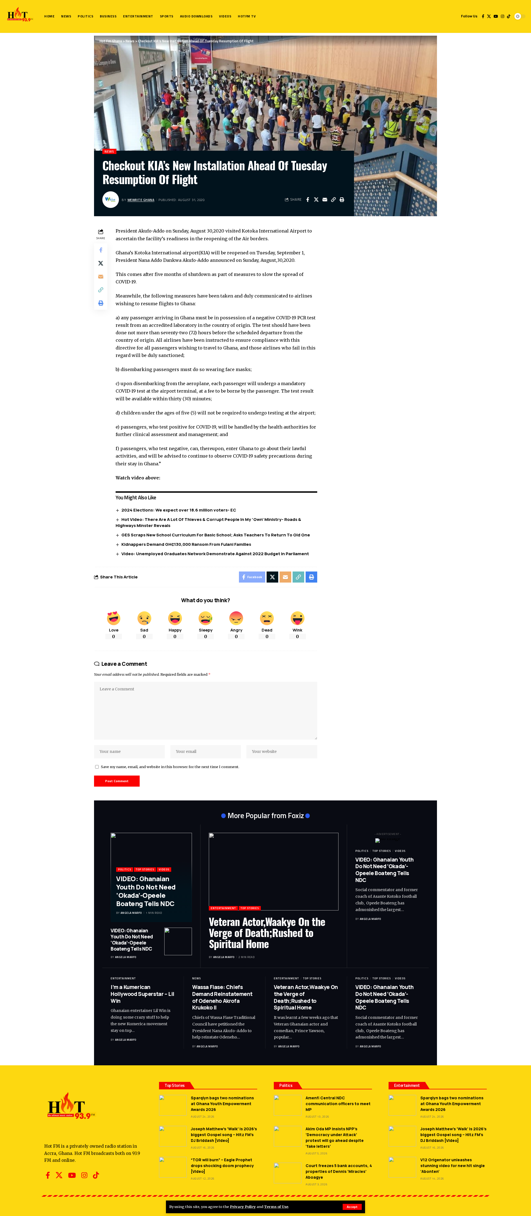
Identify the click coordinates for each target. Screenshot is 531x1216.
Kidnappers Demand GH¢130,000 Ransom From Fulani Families (186, 544)
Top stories (145, 869)
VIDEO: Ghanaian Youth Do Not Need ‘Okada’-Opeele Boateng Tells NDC (146, 891)
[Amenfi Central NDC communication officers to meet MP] (287, 1105)
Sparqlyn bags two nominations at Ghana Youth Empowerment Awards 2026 (222, 1103)
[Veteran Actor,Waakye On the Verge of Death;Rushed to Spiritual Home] (274, 871)
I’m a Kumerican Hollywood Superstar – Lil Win (142, 993)
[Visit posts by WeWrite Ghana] (110, 199)
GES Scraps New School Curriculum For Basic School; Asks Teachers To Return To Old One (216, 535)
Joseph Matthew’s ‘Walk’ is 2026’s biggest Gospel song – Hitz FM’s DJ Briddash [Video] (224, 1134)
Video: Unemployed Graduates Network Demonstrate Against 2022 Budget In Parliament (215, 554)
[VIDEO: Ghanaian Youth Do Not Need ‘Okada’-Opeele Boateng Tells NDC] (178, 941)
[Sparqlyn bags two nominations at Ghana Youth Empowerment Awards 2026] (173, 1105)
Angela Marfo (131, 913)
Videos (164, 869)
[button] (352, 1207)
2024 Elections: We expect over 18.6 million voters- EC (178, 510)
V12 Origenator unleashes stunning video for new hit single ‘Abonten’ (452, 1165)
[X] (489, 16)
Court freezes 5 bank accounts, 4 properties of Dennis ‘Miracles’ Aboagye (339, 1171)
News (109, 151)
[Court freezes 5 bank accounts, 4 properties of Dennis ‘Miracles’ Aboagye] (287, 1173)
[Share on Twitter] (316, 199)
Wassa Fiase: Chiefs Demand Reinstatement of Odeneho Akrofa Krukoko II (222, 997)
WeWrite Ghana (141, 199)
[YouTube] (495, 16)
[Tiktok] (509, 16)
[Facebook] (483, 16)
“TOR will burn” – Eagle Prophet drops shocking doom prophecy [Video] (222, 1165)
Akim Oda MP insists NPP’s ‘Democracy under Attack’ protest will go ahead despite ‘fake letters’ (335, 1137)
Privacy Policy (243, 1206)
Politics (124, 869)
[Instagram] (502, 16)
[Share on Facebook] (307, 199)
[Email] (325, 199)
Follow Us (469, 16)
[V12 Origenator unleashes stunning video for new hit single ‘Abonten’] (402, 1167)
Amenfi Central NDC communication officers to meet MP (338, 1103)
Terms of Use (276, 1206)
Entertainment (223, 908)
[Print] (342, 199)
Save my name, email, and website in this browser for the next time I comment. (170, 766)
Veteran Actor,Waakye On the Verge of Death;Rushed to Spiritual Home (267, 932)
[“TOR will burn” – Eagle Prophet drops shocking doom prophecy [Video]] (173, 1167)
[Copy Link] (333, 199)
